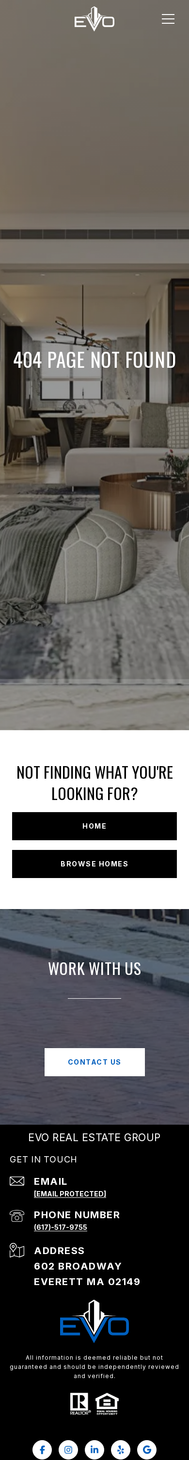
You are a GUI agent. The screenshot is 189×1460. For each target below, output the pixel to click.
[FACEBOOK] (42, 1450)
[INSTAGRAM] (68, 1450)
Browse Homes (94, 864)
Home (94, 826)
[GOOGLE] (147, 1450)
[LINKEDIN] (94, 1450)
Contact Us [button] (95, 1062)
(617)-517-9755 (60, 1227)
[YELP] (120, 1450)
